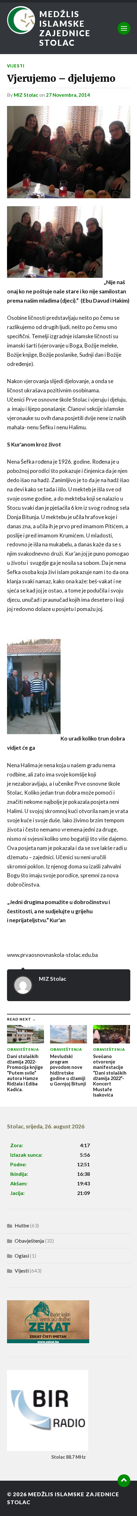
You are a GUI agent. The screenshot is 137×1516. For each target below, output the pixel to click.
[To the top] (124, 1480)
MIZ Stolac (26, 95)
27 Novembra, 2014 (68, 95)
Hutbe (22, 1225)
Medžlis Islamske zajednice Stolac (64, 28)
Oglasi (22, 1256)
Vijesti (16, 65)
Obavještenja (29, 1241)
